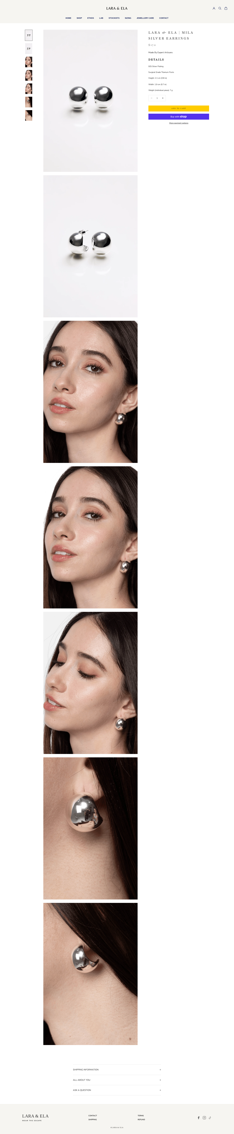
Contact (163, 18)
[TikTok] (210, 1117)
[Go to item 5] (28, 88)
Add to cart (178, 108)
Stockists (114, 18)
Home (68, 18)
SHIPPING (92, 1119)
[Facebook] (198, 1117)
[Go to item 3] (28, 62)
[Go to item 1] (28, 35)
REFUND (141, 1119)
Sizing (128, 18)
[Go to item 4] (28, 75)
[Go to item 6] (28, 102)
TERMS (141, 1115)
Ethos (90, 18)
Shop (79, 18)
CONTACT (92, 1115)
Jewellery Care (145, 18)
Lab (101, 18)
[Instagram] (204, 1117)
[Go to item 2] (28, 48)
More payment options (178, 123)
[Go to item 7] (28, 115)
